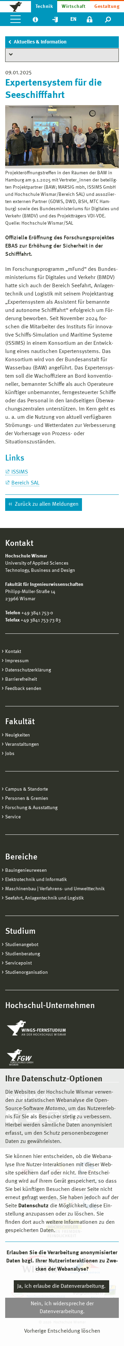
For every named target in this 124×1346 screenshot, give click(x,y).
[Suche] (108, 19)
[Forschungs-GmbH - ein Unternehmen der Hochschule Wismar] (36, 1057)
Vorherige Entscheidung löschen (62, 1331)
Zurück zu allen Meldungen (46, 504)
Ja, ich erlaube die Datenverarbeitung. (61, 1286)
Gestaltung (107, 6)
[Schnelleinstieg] (55, 19)
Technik (44, 6)
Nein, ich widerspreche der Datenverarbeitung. (62, 1307)
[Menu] (15, 19)
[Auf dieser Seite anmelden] (89, 19)
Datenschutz (33, 1206)
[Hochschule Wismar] (15, 6)
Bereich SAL (25, 483)
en (73, 19)
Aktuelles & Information (40, 42)
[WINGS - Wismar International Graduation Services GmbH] (44, 1028)
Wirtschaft (73, 6)
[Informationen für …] (35, 19)
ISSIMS (19, 472)
